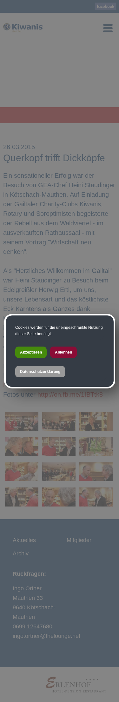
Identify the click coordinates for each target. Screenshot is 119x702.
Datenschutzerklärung (40, 371)
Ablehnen (63, 352)
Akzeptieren (31, 352)
